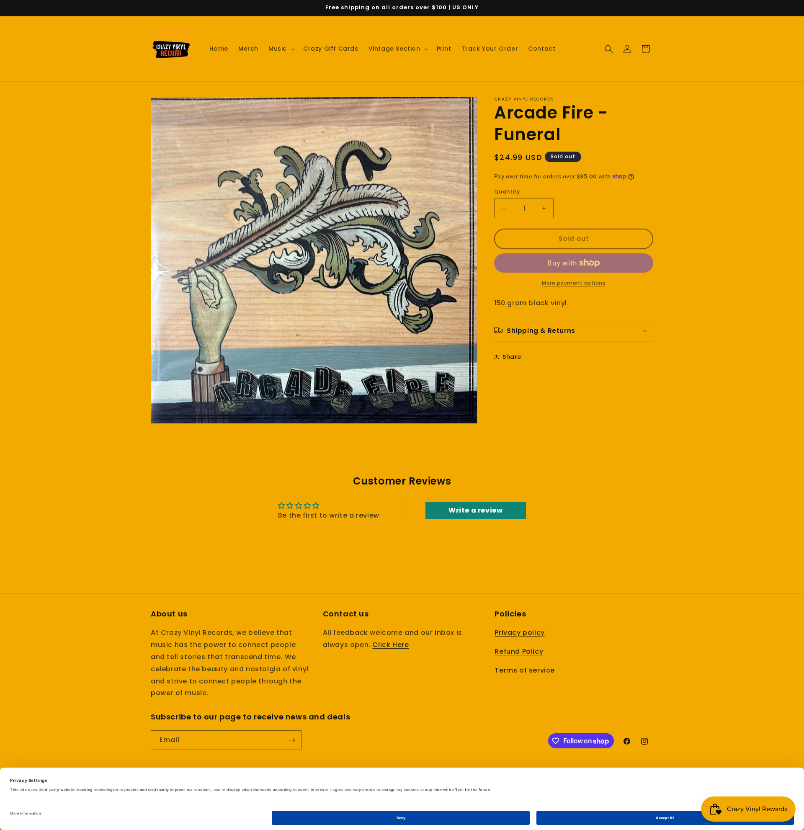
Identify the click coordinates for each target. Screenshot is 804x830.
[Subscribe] (292, 740)
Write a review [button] (475, 510)
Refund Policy (519, 652)
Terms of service (525, 670)
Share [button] (511, 357)
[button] (280, 48)
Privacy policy (519, 633)
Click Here (390, 645)
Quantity (507, 192)
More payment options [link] (574, 282)
